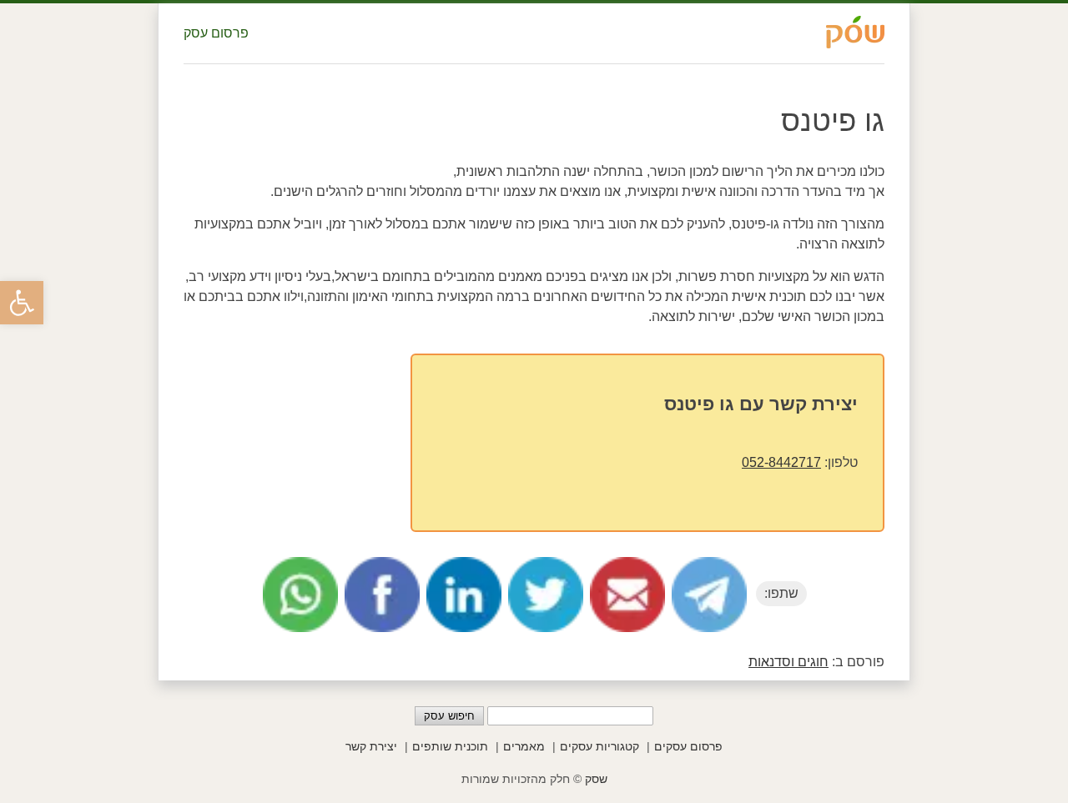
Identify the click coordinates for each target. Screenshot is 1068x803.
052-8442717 (781, 462)
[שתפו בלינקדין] (463, 594)
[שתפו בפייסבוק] (382, 594)
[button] (21, 302)
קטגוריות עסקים (599, 746)
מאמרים (524, 746)
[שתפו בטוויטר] (545, 594)
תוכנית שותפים (450, 746)
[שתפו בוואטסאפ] (300, 594)
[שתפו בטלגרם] (709, 594)
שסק (596, 778)
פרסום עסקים (688, 746)
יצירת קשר (371, 746)
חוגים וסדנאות (788, 662)
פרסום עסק (216, 33)
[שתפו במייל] (627, 594)
